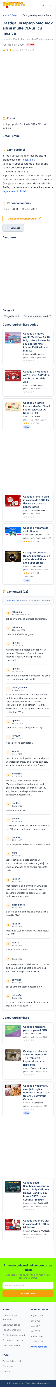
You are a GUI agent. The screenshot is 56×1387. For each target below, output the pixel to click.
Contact (6, 1371)
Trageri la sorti (15, 15)
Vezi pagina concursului (22, 218)
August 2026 (37, 1315)
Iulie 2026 (35, 1320)
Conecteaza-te (13, 600)
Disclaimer (7, 1366)
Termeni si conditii (11, 1361)
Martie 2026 (36, 1341)
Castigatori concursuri (13, 1335)
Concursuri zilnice (11, 1324)
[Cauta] (43, 5)
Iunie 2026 (35, 1326)
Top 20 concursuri (11, 1329)
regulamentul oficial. (14, 191)
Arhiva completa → (40, 1346)
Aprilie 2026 (36, 1336)
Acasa (5, 15)
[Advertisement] (28, 84)
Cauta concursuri (11, 1345)
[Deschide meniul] (50, 5)
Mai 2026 (35, 1331)
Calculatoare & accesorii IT (37, 316)
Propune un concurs (12, 1340)
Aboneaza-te (28, 1293)
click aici (28, 159)
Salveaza (15, 227)
